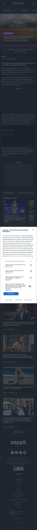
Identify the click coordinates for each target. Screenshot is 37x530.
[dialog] (18, 265)
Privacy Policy (28, 300)
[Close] (33, 230)
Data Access (18, 300)
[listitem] (18, 261)
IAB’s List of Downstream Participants (20, 256)
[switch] (30, 265)
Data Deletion (8, 300)
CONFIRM (11, 293)
